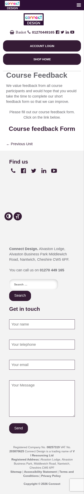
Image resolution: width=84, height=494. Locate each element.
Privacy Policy (51, 475)
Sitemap (16, 471)
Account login (42, 46)
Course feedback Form (42, 128)
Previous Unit (19, 144)
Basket (20, 32)
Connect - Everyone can (42, 19)
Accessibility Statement (40, 471)
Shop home (42, 59)
